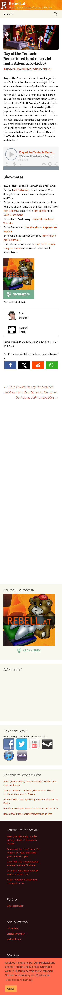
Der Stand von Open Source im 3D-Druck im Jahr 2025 (30, 808)
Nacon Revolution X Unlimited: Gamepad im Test (27, 813)
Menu (6, 14)
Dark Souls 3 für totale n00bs (37, 397)
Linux (8, 68)
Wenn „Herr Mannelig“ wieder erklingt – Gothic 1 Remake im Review (22, 840)
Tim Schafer (40, 210)
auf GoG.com (20, 190)
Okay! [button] (10, 988)
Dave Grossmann (13, 215)
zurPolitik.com (14, 939)
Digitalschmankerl (16, 933)
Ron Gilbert (10, 210)
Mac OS (16, 68)
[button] (10, 365)
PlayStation (35, 68)
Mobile (24, 68)
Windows (47, 68)
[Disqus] (31, 446)
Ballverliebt (13, 928)
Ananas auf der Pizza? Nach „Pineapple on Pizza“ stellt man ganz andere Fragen (23, 852)
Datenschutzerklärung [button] (19, 979)
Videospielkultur (15, 905)
